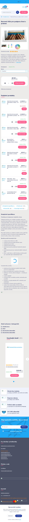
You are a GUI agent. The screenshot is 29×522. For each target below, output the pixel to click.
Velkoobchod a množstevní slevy (8, 446)
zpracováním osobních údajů (16, 431)
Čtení (4, 328)
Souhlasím (18, 515)
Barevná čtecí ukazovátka (9, 330)
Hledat (17, 12)
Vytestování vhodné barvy (6, 470)
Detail (24, 108)
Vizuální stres (6, 16)
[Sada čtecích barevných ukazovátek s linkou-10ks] (3, 128)
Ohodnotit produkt (5, 51)
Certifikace (3, 468)
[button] (13, 381)
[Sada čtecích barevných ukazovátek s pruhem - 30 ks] (3, 115)
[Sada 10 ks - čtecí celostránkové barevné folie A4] (3, 180)
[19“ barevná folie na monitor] (14, 354)
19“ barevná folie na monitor (12, 366)
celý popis (18, 62)
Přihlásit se (24, 426)
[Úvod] (6, 7)
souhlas (19, 509)
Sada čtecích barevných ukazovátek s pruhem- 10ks (12, 154)
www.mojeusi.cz (4, 458)
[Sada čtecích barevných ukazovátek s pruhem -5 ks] (3, 167)
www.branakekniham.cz (6, 454)
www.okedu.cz (4, 457)
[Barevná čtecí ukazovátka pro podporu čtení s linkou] (3, 140)
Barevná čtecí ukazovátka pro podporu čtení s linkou (12, 141)
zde (20, 519)
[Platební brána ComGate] (14, 501)
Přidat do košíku (19, 83)
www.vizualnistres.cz (5, 452)
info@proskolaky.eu (5, 493)
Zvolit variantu (22, 147)
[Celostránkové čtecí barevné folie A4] (3, 193)
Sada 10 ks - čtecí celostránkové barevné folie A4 (12, 180)
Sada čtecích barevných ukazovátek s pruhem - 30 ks (13, 115)
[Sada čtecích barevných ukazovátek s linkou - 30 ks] (3, 102)
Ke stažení (3, 448)
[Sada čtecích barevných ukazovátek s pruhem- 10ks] (3, 153)
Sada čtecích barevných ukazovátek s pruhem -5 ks (12, 167)
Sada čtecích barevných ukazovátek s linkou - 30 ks (12, 102)
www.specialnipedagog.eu (6, 455)
